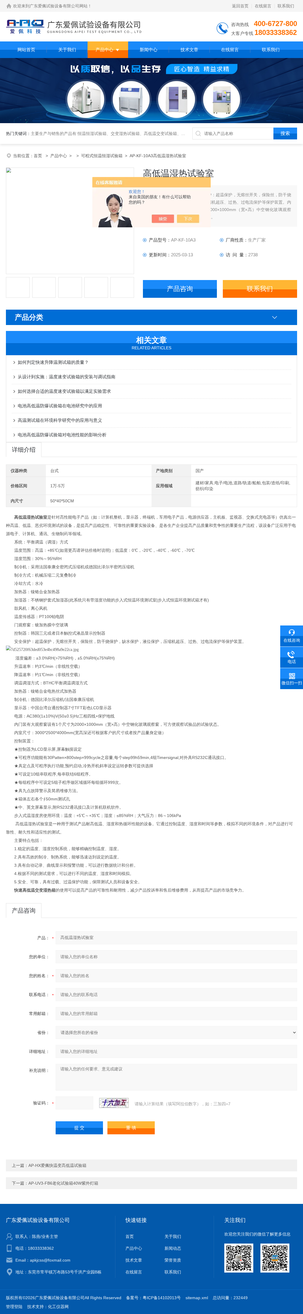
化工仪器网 (58, 1306)
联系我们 (286, 6)
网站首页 (26, 49)
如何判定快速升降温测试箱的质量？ (53, 362)
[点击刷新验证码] (114, 1103)
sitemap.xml (197, 1297)
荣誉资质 (173, 1260)
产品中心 (104, 49)
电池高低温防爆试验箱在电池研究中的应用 (60, 405)
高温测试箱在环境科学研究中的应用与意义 (60, 420)
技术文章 (189, 49)
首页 (38, 155)
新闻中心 (148, 49)
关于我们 (67, 49)
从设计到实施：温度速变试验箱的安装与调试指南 (66, 376)
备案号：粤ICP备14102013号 (153, 1297)
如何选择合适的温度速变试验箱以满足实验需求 (64, 391)
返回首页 (240, 6)
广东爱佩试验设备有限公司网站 (59, 6)
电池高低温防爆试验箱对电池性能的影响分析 (62, 434)
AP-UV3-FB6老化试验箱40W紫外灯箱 (63, 1183)
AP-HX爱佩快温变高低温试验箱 (57, 1165)
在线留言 (263, 6)
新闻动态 (173, 1248)
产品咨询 (180, 288)
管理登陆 (14, 1306)
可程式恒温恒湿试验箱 (102, 155)
